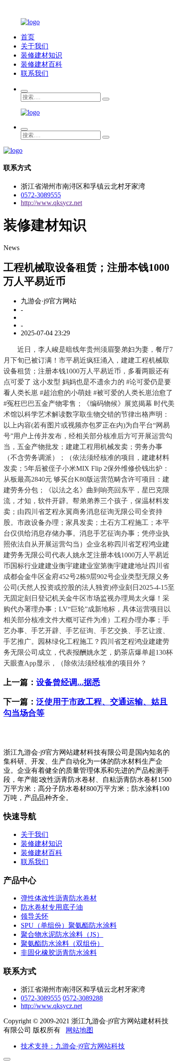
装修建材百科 (41, 64)
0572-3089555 (41, 195)
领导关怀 (34, 916)
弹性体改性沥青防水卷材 (59, 898)
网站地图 (79, 1030)
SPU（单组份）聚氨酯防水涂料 (69, 925)
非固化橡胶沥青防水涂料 (59, 952)
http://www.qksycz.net (51, 202)
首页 (28, 37)
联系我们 (34, 73)
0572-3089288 (83, 998)
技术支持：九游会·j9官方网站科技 (73, 1046)
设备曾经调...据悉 (68, 682)
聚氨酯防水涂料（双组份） (62, 943)
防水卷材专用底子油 (52, 907)
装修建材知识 (41, 55)
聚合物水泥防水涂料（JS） (62, 934)
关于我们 (34, 46)
